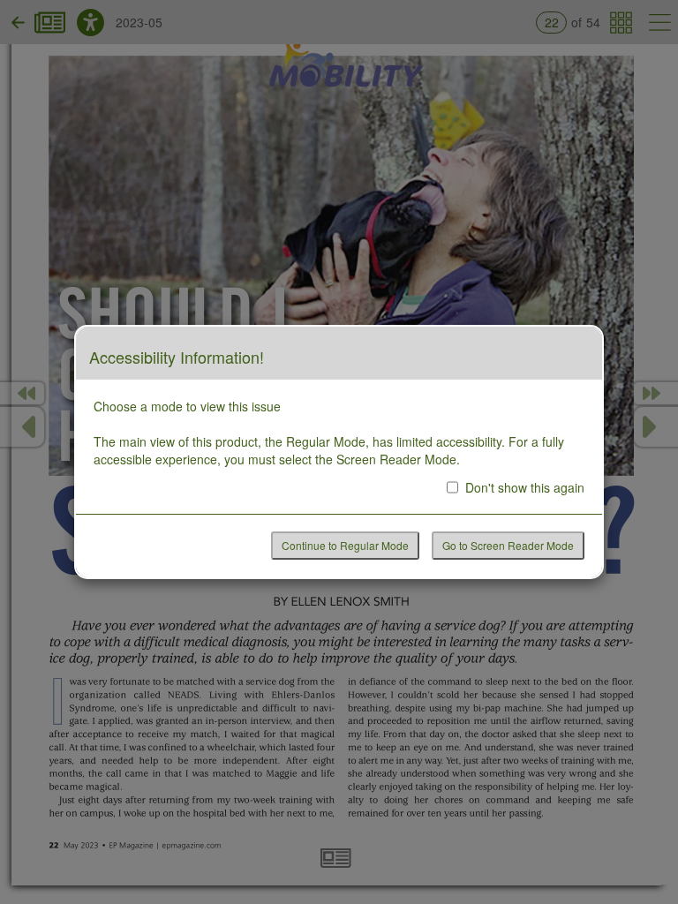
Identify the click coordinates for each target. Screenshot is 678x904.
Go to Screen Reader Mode (508, 545)
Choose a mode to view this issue (187, 406)
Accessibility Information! (176, 357)
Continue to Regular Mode (345, 545)
